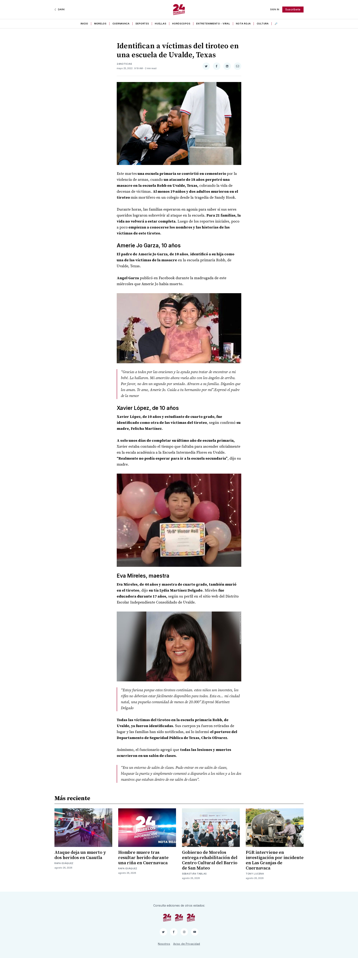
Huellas (160, 23)
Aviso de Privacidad (186, 943)
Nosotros (164, 943)
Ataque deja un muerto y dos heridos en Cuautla (80, 855)
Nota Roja (243, 23)
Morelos (100, 23)
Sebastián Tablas (194, 873)
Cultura (263, 23)
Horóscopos (181, 23)
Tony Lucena (255, 873)
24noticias (124, 63)
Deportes (142, 23)
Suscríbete (293, 9)
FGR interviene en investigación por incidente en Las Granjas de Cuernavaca (275, 860)
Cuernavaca (121, 23)
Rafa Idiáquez (63, 863)
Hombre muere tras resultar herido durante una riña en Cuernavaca (143, 858)
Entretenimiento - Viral (213, 23)
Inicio (84, 23)
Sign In (274, 9)
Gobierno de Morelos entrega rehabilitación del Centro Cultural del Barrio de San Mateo (209, 860)
